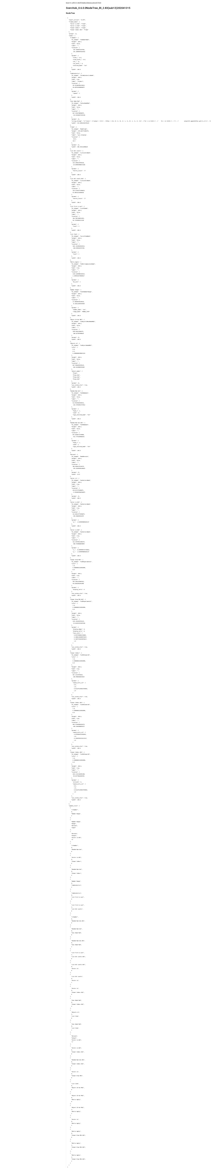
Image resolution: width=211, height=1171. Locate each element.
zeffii (73, 3)
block (67, 3)
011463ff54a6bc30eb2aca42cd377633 (88, 3)
